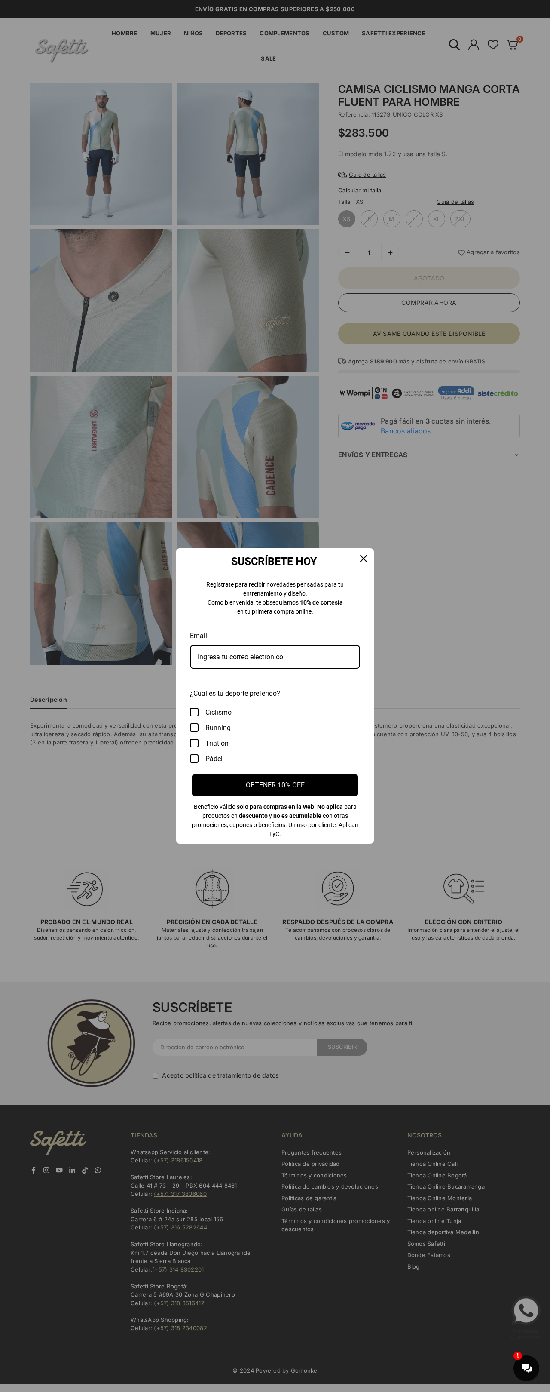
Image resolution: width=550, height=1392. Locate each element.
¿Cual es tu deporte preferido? (235, 693)
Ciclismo (218, 712)
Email (198, 636)
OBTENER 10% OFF (275, 785)
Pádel (214, 759)
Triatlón (217, 743)
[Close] (363, 558)
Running (218, 728)
